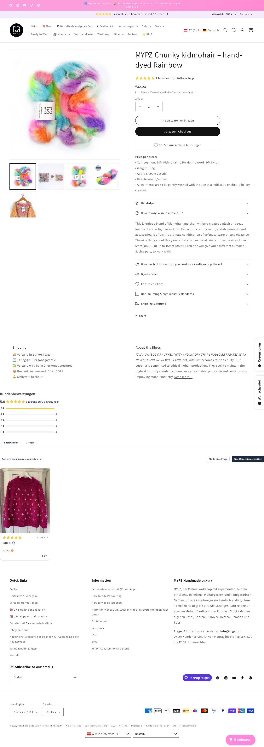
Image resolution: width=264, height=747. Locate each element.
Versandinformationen (24, 602)
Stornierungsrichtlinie (184, 725)
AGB (113, 725)
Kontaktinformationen (157, 725)
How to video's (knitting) (107, 596)
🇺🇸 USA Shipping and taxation (28, 616)
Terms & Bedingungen (23, 648)
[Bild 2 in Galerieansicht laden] (51, 176)
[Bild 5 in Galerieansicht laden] (23, 205)
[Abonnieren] (75, 677)
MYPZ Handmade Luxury (30, 725)
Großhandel (99, 621)
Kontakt (15, 655)
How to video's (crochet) (107, 602)
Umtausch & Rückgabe (23, 596)
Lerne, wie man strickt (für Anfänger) (115, 589)
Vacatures (98, 628)
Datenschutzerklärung (96, 725)
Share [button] (142, 315)
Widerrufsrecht (73, 725)
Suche (13, 589)
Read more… (183, 377)
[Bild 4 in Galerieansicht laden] (107, 176)
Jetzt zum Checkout (177, 131)
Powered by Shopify (52, 725)
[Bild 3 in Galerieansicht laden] (79, 176)
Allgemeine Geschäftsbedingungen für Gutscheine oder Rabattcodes (44, 639)
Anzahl (139, 99)
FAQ (94, 635)
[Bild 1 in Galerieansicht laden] (23, 176)
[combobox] (108, 734)
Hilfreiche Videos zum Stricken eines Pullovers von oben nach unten (130, 612)
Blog (94, 641)
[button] (128, 26)
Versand (154, 92)
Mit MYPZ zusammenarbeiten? (110, 648)
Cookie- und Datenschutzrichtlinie (31, 623)
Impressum (136, 725)
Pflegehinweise (19, 630)
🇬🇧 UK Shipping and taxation (28, 609)
